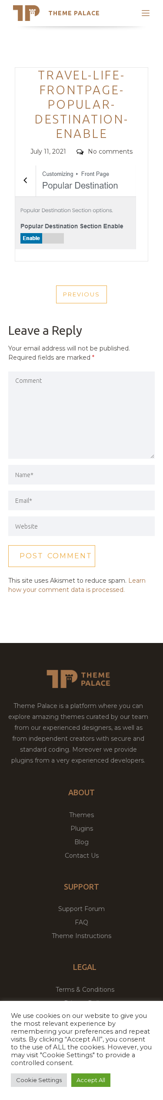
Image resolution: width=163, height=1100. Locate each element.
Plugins (81, 828)
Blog (81, 842)
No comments (110, 151)
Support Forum (81, 909)
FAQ (81, 922)
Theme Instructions (81, 936)
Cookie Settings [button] (39, 1079)
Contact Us (82, 855)
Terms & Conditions (85, 989)
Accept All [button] (91, 1079)
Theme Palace (74, 13)
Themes (81, 815)
